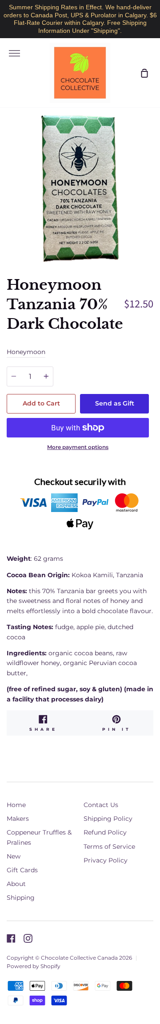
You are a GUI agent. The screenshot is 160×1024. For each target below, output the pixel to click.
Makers (18, 819)
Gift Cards (22, 870)
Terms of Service (109, 847)
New (13, 856)
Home (16, 805)
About (16, 884)
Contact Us (101, 805)
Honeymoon (26, 352)
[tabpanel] (80, 188)
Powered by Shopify (33, 966)
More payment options (77, 447)
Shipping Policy (108, 819)
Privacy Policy (106, 860)
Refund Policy (105, 832)
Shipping (21, 898)
